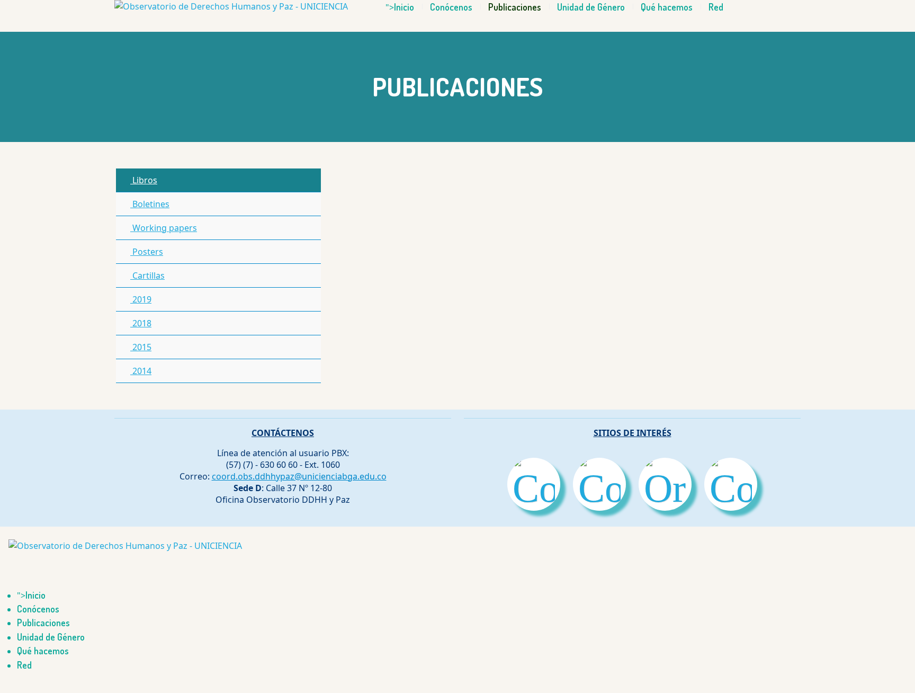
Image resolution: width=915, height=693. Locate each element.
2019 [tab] (140, 299)
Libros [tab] (143, 180)
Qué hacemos (667, 7)
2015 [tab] (140, 347)
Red (715, 7)
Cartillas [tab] (147, 275)
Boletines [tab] (149, 204)
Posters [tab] (146, 251)
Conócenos (451, 7)
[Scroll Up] (3, 686)
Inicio (404, 7)
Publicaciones (514, 7)
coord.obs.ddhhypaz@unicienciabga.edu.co (299, 476)
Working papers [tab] (163, 228)
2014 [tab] (140, 371)
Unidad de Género (591, 7)
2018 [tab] (140, 323)
